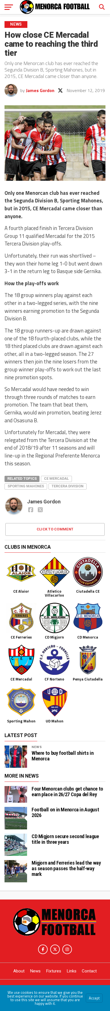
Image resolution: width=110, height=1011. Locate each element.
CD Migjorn (54, 637)
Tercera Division (67, 486)
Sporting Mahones (26, 486)
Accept (94, 998)
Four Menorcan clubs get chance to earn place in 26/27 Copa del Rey (67, 791)
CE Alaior (21, 591)
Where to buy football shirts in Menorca (63, 756)
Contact (89, 971)
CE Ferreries (21, 637)
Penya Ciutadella (88, 679)
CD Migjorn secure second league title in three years (65, 839)
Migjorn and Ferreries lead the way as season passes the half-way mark (66, 868)
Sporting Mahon (21, 721)
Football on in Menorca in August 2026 (65, 812)
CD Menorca (87, 637)
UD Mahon (54, 721)
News (37, 747)
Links (71, 971)
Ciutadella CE (88, 591)
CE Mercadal (56, 478)
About (19, 971)
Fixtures (53, 971)
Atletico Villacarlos (54, 593)
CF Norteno (54, 679)
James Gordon (40, 90)
